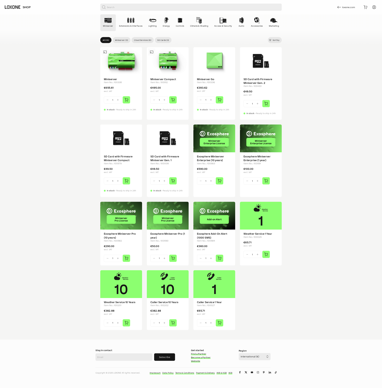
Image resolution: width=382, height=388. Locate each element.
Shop (27, 7)
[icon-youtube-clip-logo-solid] (252, 374)
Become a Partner (201, 357)
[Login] (374, 7)
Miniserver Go (205, 79)
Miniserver (110, 79)
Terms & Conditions (184, 373)
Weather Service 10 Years (119, 302)
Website (195, 361)
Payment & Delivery (205, 373)
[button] (105, 40)
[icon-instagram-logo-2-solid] (258, 374)
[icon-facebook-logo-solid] (240, 374)
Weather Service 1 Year (258, 233)
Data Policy (167, 373)
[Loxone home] (12, 7)
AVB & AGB (222, 373)
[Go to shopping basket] (365, 7)
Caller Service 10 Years (164, 302)
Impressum (155, 373)
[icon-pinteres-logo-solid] (264, 374)
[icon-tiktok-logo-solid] (276, 374)
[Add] (126, 99)
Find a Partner (198, 354)
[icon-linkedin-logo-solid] (270, 374)
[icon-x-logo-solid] (246, 374)
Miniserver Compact (163, 79)
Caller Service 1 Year (209, 302)
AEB (230, 373)
